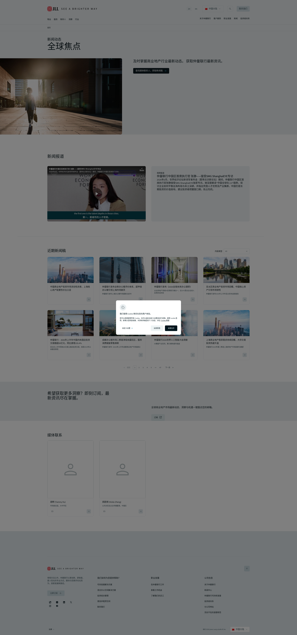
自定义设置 (127, 328)
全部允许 (171, 328)
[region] (148, 317)
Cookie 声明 (165, 320)
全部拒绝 (157, 328)
